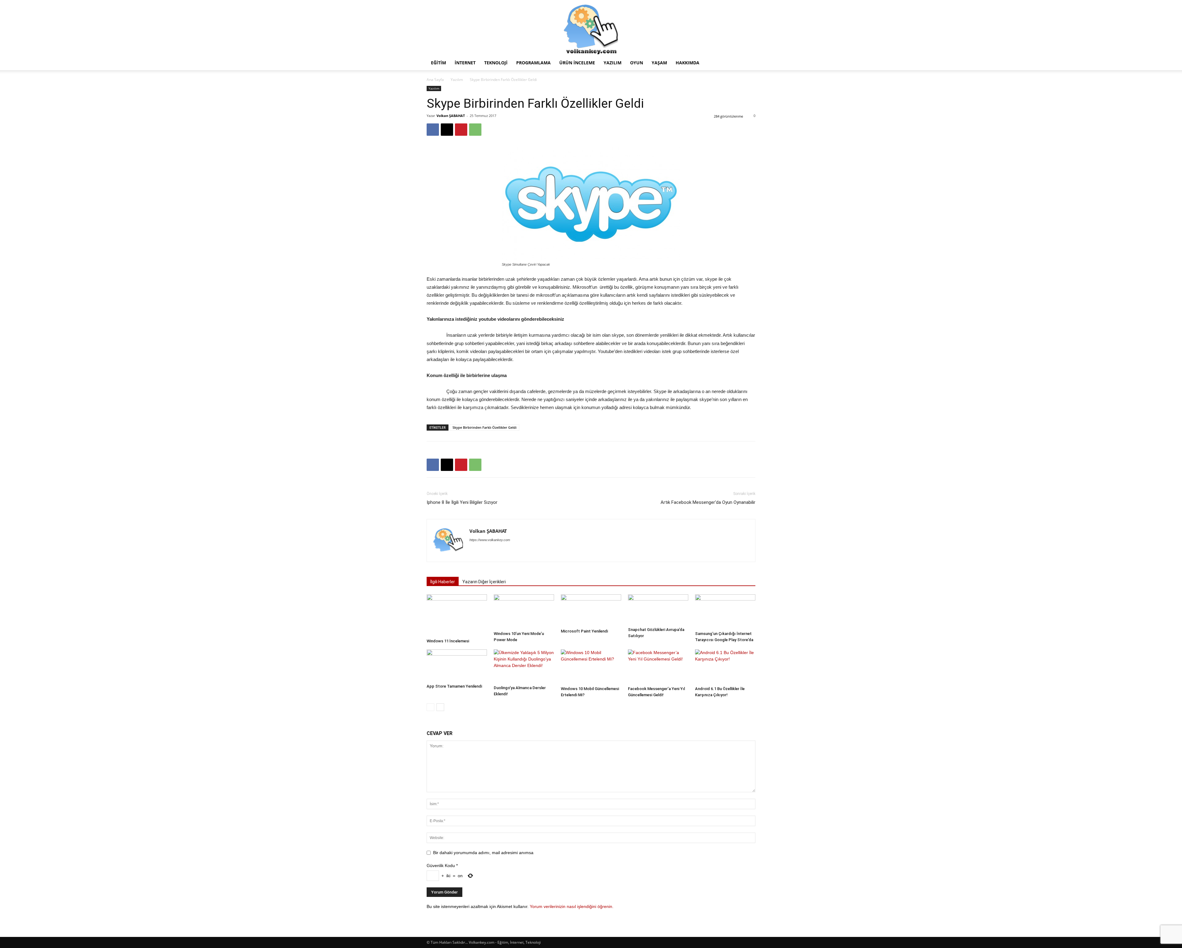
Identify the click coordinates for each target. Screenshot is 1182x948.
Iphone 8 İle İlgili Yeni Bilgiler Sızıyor (462, 502)
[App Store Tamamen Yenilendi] (457, 665)
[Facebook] (433, 129)
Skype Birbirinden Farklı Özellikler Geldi (484, 427)
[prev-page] (430, 707)
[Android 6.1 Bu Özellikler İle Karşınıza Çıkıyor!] (725, 666)
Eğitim (438, 63)
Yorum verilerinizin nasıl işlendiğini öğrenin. (571, 906)
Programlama (533, 63)
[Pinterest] (461, 129)
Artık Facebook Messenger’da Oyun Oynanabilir (708, 502)
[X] (447, 129)
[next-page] (440, 707)
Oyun (636, 63)
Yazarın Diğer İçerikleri (484, 581)
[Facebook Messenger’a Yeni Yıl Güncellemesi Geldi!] (658, 666)
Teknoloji (496, 63)
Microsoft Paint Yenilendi (584, 631)
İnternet (465, 63)
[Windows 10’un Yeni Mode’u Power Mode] (524, 611)
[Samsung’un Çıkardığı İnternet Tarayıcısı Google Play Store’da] (725, 611)
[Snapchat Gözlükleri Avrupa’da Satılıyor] (658, 609)
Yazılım (612, 63)
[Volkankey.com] (591, 27)
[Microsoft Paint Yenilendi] (591, 610)
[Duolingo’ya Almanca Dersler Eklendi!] (524, 666)
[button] (748, 63)
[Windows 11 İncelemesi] (457, 615)
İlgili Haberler (442, 581)
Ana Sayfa (435, 79)
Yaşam (659, 63)
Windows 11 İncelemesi (448, 641)
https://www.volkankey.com (489, 540)
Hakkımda (687, 63)
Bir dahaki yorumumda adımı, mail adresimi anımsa (483, 852)
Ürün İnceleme (577, 63)
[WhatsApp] (475, 129)
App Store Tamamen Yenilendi (454, 686)
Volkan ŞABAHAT (450, 115)
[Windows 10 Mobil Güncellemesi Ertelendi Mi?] (591, 666)
